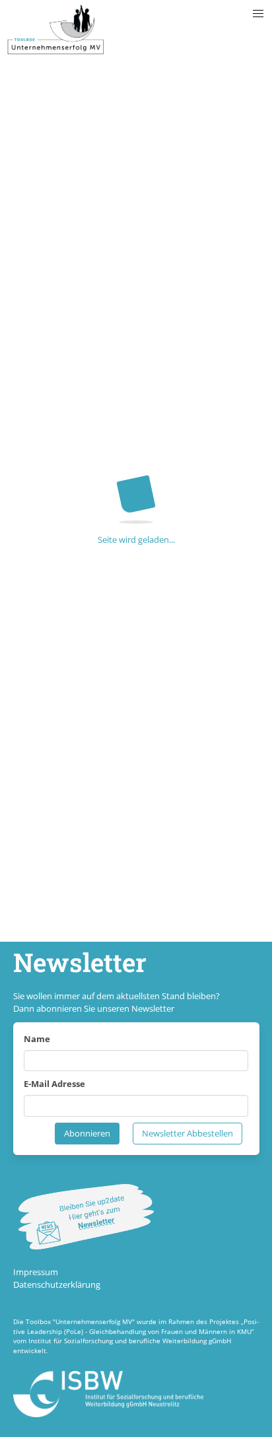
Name (37, 1039)
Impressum (35, 1272)
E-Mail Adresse (54, 1084)
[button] (258, 14)
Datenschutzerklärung (56, 1284)
